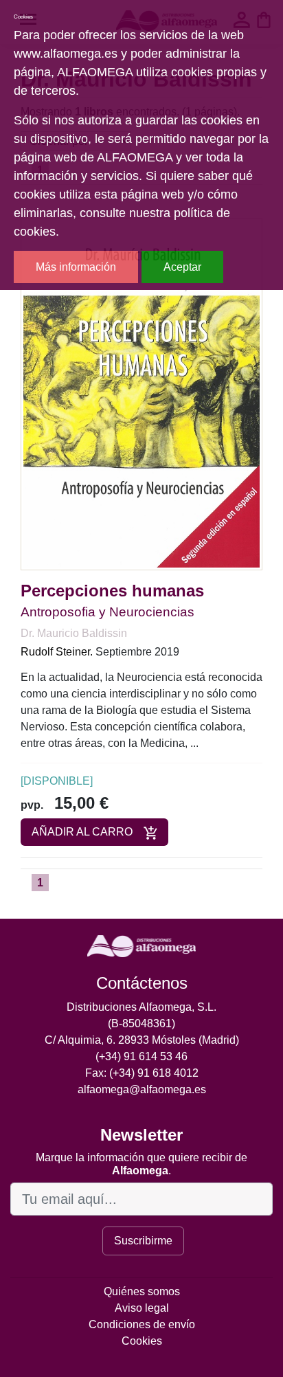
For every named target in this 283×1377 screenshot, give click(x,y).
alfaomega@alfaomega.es (142, 1089)
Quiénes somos (142, 1291)
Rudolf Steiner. (57, 652)
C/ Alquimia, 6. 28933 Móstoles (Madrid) (142, 1040)
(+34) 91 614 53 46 (141, 1056)
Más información (76, 267)
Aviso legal (142, 1308)
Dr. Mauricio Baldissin (74, 633)
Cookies (142, 1341)
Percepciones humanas (112, 590)
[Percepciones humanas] (141, 393)
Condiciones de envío (142, 1324)
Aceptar (182, 267)
